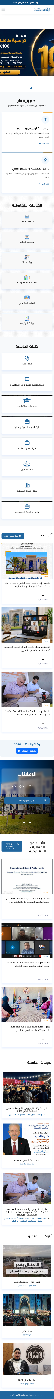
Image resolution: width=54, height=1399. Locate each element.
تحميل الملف (28, 751)
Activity (45, 892)
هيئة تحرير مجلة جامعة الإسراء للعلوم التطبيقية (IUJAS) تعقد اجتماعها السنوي (27, 648)
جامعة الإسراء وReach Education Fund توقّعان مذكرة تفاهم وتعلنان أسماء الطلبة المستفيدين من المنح (27, 712)
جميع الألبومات (20, 1100)
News (46, 577)
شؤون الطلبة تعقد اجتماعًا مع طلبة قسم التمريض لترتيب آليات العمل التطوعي (30, 1028)
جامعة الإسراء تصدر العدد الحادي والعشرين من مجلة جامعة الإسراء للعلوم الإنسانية (27, 584)
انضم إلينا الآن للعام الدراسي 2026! (27, 2)
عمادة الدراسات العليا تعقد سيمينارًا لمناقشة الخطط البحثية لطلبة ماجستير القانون (28, 964)
